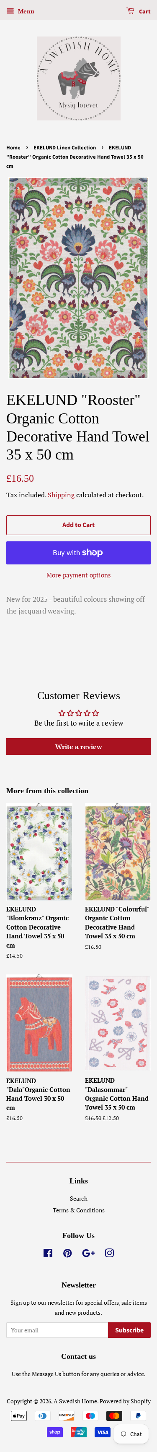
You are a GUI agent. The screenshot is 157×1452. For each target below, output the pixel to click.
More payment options (78, 575)
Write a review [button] (78, 746)
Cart (144, 12)
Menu (25, 11)
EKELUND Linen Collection (64, 147)
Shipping (61, 494)
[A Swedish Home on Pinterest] (67, 1255)
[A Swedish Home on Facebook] (48, 1255)
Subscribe (129, 1330)
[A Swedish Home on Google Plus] (88, 1255)
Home (13, 147)
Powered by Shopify (125, 1401)
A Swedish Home (75, 1401)
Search (79, 1198)
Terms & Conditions (79, 1210)
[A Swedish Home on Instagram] (109, 1255)
